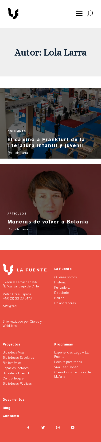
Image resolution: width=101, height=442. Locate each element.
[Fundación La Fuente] (30, 18)
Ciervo (34, 321)
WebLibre (10, 326)
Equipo (59, 298)
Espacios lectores (16, 368)
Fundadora (62, 287)
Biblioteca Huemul (16, 373)
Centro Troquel (14, 378)
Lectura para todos (68, 362)
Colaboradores (65, 303)
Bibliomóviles (12, 363)
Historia (60, 282)
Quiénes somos (65, 277)
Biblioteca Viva (13, 352)
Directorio (61, 292)
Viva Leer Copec (66, 367)
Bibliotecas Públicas (18, 383)
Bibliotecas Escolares (18, 357)
